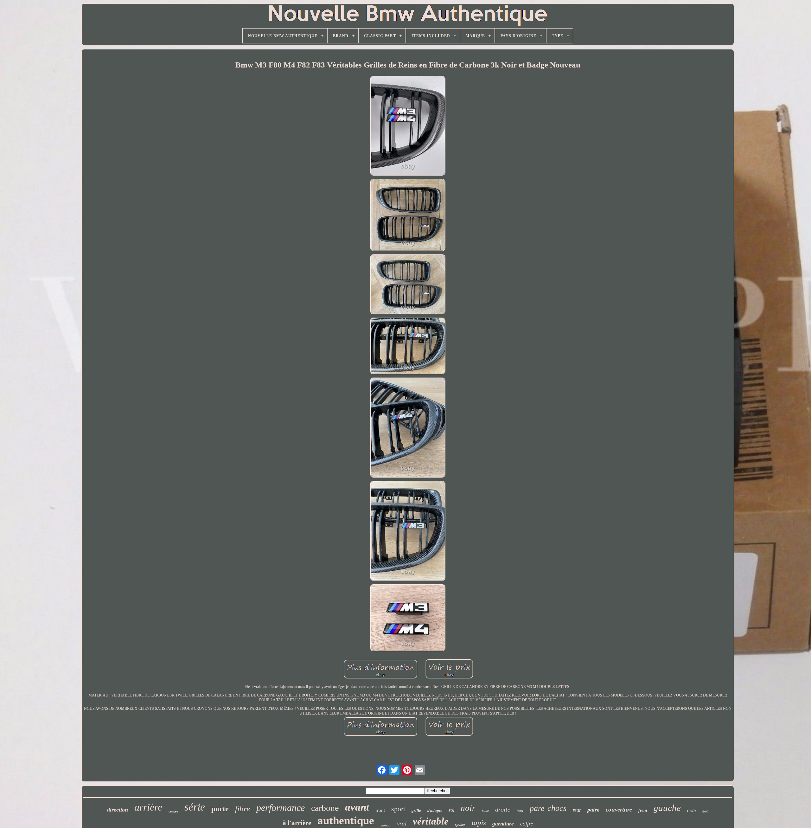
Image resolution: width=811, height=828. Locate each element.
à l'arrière (297, 823)
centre (173, 811)
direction (117, 809)
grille (416, 810)
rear (577, 810)
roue (485, 810)
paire (593, 809)
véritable (431, 821)
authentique (345, 820)
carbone (325, 808)
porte (220, 809)
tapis (479, 823)
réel (520, 810)
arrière (148, 807)
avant (357, 807)
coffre (526, 824)
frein (642, 810)
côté (691, 810)
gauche (667, 808)
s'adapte (434, 810)
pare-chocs (548, 808)
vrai (401, 823)
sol (451, 810)
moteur (385, 825)
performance (280, 807)
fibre (242, 808)
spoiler (460, 824)
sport (398, 809)
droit (705, 811)
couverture (619, 809)
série (194, 807)
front (380, 810)
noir (468, 808)
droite (502, 809)
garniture (503, 824)
